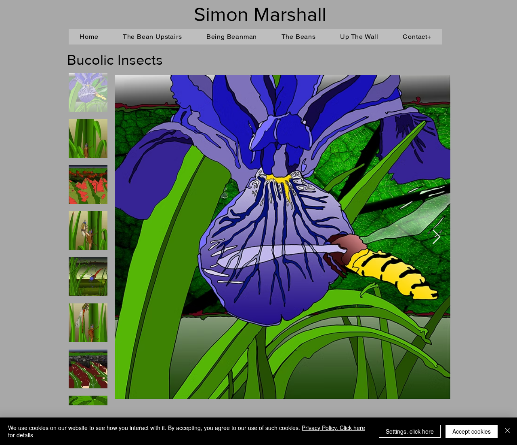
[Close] (507, 431)
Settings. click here (410, 431)
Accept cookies (471, 431)
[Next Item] (436, 237)
